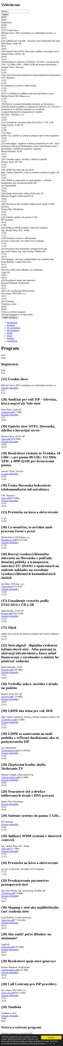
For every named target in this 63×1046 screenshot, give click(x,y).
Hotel (9, 335)
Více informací (50, 1043)
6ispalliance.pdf (8, 540)
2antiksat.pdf (7, 412)
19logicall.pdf (7, 947)
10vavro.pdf (6, 696)
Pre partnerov (13, 330)
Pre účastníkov (14, 328)
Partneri (10, 338)
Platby (10, 333)
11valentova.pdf (8, 719)
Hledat (4, 11)
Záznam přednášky (10, 388)
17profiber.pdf (7, 893)
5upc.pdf (5, 498)
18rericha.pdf (7, 920)
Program (11, 325)
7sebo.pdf (5, 586)
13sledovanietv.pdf (10, 777)
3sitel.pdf (5, 439)
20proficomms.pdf (9, 970)
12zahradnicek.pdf (9, 750)
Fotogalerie (12, 341)
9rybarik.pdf (7, 670)
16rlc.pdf (5, 848)
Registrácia (12, 322)
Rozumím (51, 1037)
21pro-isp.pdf (7, 993)
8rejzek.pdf (6, 613)
